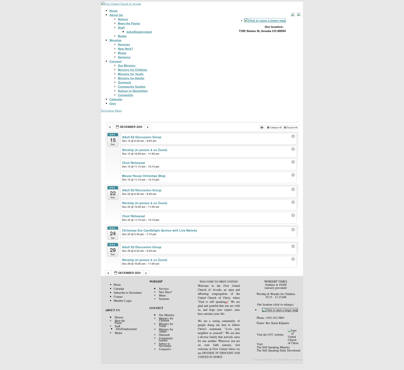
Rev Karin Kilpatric (277, 323)
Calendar (115, 99)
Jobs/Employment (139, 32)
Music (122, 53)
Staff (121, 27)
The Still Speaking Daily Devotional (278, 350)
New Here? (125, 48)
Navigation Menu (111, 111)
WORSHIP (156, 281)
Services (124, 44)
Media (122, 36)
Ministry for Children (132, 69)
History (123, 19)
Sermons (124, 57)
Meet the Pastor (129, 23)
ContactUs (125, 95)
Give (112, 103)
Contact (118, 297)
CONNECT (156, 308)
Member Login (123, 301)
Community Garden (132, 86)
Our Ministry (127, 65)
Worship (115, 40)
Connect (115, 61)
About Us (116, 15)
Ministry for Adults (131, 78)
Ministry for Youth (131, 74)
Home (113, 10)
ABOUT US (112, 310)
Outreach (124, 82)
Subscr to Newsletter (133, 90)
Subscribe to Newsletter (128, 293)
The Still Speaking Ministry (273, 347)
